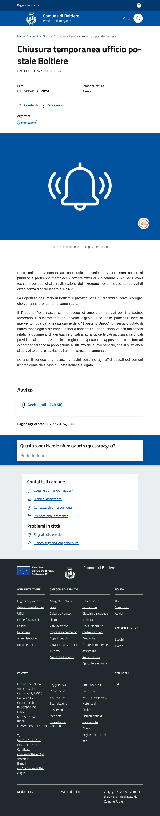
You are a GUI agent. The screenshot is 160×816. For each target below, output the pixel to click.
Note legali (89, 703)
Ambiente (88, 638)
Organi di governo (28, 601)
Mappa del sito (70, 791)
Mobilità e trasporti (62, 657)
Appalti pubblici (59, 638)
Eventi (119, 645)
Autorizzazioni (91, 657)
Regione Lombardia (28, 5)
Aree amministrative (30, 607)
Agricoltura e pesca (94, 663)
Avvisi (119, 613)
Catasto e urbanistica (63, 644)
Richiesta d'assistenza (58, 719)
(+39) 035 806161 (29, 740)
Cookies (87, 709)
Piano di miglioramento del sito (94, 734)
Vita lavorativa (59, 625)
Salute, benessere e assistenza (95, 647)
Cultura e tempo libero (60, 616)
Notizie (47, 36)
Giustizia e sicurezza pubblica (95, 616)
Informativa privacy (94, 697)
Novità (33, 36)
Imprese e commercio (63, 632)
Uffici (20, 613)
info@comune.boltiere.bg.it (30, 770)
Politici (21, 625)
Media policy (25, 791)
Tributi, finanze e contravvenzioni (92, 628)
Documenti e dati (28, 644)
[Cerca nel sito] (138, 18)
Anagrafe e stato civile (61, 604)
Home (21, 36)
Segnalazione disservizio (58, 706)
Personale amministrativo (27, 635)
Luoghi (119, 639)
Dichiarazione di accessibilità (92, 719)
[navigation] (4, 18)
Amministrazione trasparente (93, 687)
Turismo (55, 650)
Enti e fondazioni (28, 619)
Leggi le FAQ (58, 684)
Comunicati (122, 607)
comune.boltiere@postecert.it (30, 756)
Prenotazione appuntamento (59, 694)
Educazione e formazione (90, 604)
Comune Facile (113, 801)
